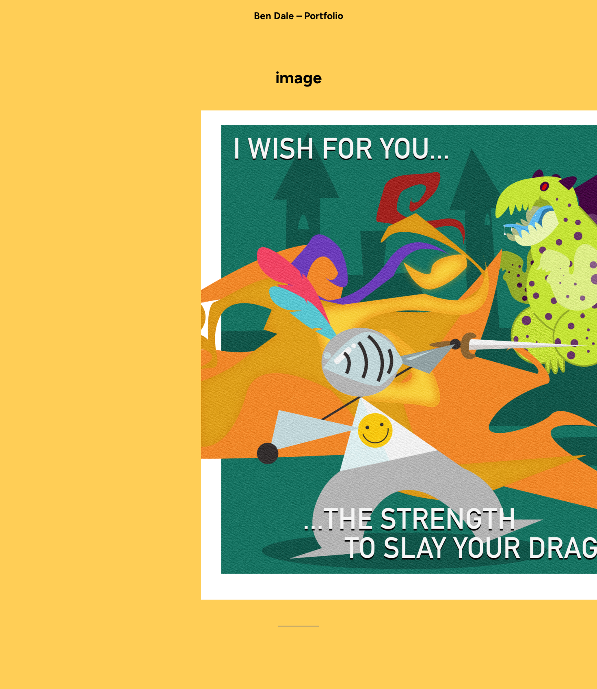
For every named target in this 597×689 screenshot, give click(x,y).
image (298, 77)
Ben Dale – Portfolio (298, 16)
